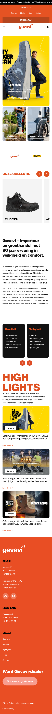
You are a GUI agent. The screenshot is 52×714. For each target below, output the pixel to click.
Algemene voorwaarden (26, 703)
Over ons (14, 13)
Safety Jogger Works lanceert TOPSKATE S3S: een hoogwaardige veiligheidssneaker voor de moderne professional (25, 438)
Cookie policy (8, 709)
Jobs (30, 13)
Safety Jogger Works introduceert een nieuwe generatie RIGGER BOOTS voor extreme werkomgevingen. (25, 524)
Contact (38, 13)
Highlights (7, 649)
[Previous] (5, 156)
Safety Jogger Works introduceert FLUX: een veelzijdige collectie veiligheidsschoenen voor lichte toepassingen (25, 481)
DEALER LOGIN (26, 20)
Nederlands (26, 7)
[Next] (47, 156)
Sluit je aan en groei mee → (20, 681)
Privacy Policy (8, 703)
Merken (23, 13)
